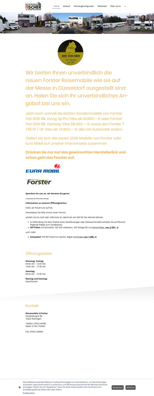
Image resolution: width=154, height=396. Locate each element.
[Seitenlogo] (33, 6)
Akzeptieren (118, 387)
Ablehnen (130, 387)
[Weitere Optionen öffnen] (125, 6)
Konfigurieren (29, 393)
